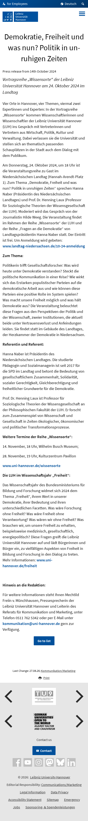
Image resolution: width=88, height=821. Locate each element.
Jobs (16, 807)
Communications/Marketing (61, 784)
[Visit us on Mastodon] (49, 762)
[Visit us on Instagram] (38, 762)
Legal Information (32, 792)
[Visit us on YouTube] (27, 762)
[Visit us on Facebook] (16, 762)
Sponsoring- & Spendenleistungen (50, 807)
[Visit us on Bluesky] (60, 762)
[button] (9, 696)
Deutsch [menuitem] (70, 3)
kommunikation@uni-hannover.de (31, 623)
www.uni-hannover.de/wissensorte (31, 465)
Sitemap (53, 799)
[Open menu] (82, 17)
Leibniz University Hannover (50, 777)
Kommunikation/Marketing (58, 671)
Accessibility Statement (24, 799)
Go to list (44, 641)
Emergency (72, 799)
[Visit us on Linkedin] (71, 762)
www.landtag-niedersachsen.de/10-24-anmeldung (44, 246)
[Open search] (83, 3)
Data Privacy (59, 792)
